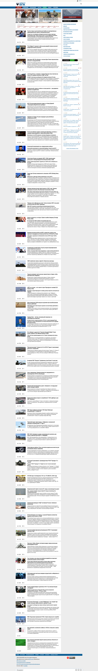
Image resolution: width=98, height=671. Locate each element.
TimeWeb (25, 665)
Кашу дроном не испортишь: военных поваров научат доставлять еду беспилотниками (25, 20)
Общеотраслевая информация (69, 24)
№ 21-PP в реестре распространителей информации (28, 664)
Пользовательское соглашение (23, 662)
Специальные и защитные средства (70, 50)
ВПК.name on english (21, 660)
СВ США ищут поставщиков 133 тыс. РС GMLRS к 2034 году (42, 475)
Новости (19, 7)
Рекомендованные (30, 654)
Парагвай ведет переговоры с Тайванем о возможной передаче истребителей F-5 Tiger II (41, 422)
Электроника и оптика (68, 37)
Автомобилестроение (67, 31)
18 (36, 27)
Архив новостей (20, 25)
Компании (25, 7)
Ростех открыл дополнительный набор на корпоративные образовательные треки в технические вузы (41, 31)
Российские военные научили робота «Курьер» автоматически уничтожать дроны (48, 20)
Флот (64, 35)
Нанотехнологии (66, 46)
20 (48, 27)
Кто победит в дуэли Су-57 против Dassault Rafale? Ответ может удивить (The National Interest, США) (41, 333)
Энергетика (65, 52)
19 (42, 27)
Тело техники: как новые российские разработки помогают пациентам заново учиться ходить (42, 559)
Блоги (44, 7)
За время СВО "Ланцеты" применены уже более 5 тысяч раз (42, 360)
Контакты (47, 654)
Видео (49, 7)
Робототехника (66, 39)
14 (24, 27)
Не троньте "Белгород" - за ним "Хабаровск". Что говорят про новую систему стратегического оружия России (42, 602)
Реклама (55, 7)
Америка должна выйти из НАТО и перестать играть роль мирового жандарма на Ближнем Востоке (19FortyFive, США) (42, 233)
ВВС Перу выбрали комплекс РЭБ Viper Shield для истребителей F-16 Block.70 (40, 410)
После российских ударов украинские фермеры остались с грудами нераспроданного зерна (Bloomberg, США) (42, 132)
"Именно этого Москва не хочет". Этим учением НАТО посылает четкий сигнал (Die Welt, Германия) (43, 203)
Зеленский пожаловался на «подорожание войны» (40, 146)
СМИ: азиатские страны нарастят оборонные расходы (40, 261)
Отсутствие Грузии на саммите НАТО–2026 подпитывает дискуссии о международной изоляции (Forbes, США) (41, 159)
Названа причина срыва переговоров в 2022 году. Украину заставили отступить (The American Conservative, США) (42, 189)
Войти (80, 0)
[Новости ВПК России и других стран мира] (20, 5)
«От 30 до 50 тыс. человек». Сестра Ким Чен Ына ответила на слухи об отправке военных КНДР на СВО (42, 74)
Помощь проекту (54, 654)
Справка (37, 654)
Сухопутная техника (67, 33)
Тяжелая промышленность (69, 54)
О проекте (42, 654)
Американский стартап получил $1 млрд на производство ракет (43, 489)
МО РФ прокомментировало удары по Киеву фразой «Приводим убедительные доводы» (40, 104)
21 (54, 27)
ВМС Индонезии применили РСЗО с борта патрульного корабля (43, 617)
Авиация (65, 26)
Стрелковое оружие (67, 48)
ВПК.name (31, 659)
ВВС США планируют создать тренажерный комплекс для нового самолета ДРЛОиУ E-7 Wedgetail (41, 435)
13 (18, 27)
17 (30, 27)
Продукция (33, 7)
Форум (39, 7)
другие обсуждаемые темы (72, 148)
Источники (22, 654)
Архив (17, 654)
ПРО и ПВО (65, 44)
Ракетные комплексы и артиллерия (70, 29)
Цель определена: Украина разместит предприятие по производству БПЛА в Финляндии (40, 373)
